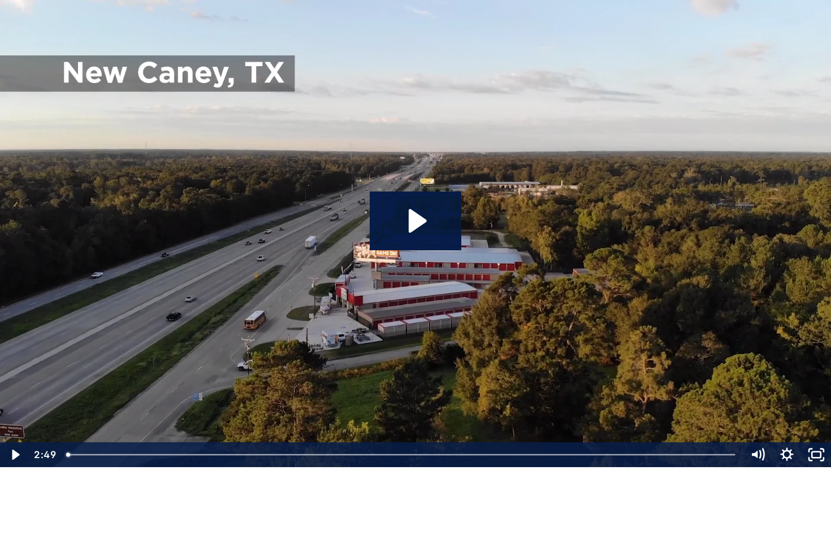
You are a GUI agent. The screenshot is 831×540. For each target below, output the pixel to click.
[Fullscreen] (816, 454)
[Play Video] (14, 454)
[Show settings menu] (787, 454)
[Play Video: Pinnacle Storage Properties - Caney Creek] (416, 220)
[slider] (401, 454)
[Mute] (757, 454)
